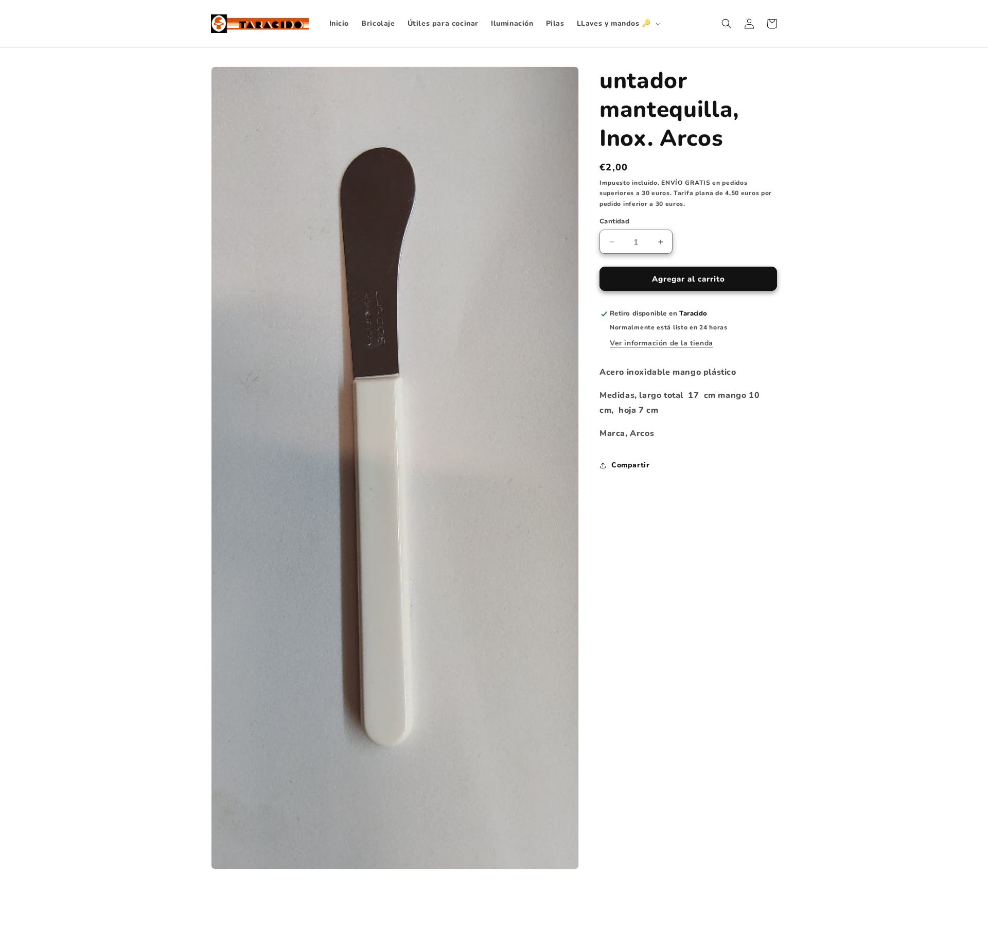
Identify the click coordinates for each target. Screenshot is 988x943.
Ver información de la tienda (661, 343)
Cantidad (614, 221)
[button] (618, 23)
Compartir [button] (630, 465)
